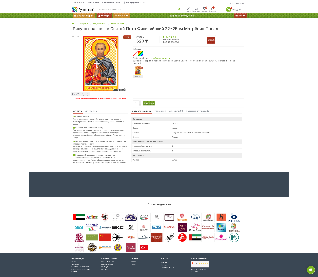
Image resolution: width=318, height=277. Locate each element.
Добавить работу (167, 267)
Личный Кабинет (107, 262)
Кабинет (188, 11)
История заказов (107, 264)
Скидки (133, 264)
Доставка (75, 264)
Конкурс (164, 262)
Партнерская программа (80, 269)
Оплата (133, 262)
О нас (73, 262)
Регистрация (196, 11)
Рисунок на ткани (99, 24)
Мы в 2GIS (194, 272)
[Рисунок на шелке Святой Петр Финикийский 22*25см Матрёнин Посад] (101, 64)
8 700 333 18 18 (237, 3)
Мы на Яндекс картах (198, 269)
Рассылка (104, 269)
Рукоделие (84, 24)
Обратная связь (112, 2)
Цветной (138, 76)
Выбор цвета (137, 49)
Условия (164, 265)
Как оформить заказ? (135, 2)
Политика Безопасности (80, 267)
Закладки (104, 267)
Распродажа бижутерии (181, 15)
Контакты (94, 2)
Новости (80, 2)
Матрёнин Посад (117, 24)
